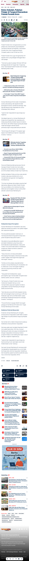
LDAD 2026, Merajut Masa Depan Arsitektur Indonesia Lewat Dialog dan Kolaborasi (18, 509)
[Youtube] (8, 375)
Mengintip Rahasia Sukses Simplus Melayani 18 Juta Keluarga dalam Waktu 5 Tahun (12, 388)
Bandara (10, 498)
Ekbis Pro (14, 505)
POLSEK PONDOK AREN (15, 360)
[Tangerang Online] (14, 1)
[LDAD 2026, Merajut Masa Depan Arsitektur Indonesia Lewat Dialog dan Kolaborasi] (4, 507)
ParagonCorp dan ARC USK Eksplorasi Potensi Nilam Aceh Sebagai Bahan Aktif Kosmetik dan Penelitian (13, 212)
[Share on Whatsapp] (9, 20)
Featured (14, 484)
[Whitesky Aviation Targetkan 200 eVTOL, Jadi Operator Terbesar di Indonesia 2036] (6, 143)
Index (8, 7)
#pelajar (8, 360)
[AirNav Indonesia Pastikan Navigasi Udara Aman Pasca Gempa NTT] (24, 428)
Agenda (12, 518)
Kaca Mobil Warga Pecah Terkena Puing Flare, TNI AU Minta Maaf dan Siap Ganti (17, 495)
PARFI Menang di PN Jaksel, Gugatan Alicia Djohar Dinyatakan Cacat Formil (11, 393)
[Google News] (21, 375)
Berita (2, 7)
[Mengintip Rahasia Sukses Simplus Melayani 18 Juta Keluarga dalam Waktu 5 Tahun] (24, 388)
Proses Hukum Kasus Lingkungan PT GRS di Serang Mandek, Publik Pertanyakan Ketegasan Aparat (13, 410)
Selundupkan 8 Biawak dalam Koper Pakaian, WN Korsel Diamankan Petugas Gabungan (12, 433)
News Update (12, 7)
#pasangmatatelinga (5, 518)
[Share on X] (7, 20)
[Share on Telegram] (16, 558)
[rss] (8, 380)
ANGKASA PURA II (18, 518)
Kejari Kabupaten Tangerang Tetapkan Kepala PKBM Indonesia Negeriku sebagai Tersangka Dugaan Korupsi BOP (18, 79)
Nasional (8, 515)
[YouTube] (19, 529)
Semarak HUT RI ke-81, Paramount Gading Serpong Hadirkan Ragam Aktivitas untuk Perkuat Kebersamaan (14, 159)
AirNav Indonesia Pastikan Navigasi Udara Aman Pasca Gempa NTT (11, 428)
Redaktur (4, 17)
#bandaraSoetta (5, 520)
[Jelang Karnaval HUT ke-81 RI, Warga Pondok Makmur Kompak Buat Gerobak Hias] (4, 487)
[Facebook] (8, 371)
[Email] (12, 20)
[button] (2, 1)
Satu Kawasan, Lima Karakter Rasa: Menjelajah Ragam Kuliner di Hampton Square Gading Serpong (18, 481)
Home (5, 7)
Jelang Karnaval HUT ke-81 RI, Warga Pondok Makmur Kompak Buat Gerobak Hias (18, 488)
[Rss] (27, 529)
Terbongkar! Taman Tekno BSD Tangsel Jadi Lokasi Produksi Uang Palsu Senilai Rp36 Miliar (14, 95)
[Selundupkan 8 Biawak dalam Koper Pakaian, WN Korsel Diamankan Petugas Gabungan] (24, 434)
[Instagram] (21, 371)
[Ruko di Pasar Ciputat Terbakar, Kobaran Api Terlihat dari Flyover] (24, 399)
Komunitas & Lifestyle (18, 520)
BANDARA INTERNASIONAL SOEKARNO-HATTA (10, 516)
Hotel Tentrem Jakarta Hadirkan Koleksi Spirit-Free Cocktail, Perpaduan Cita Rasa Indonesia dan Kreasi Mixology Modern (14, 217)
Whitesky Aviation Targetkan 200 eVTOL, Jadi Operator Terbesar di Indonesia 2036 (18, 144)
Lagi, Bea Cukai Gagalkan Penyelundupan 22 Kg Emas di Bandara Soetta (12, 416)
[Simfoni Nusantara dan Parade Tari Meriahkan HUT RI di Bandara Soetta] (4, 501)
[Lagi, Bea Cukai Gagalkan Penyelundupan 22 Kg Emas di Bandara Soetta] (24, 416)
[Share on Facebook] (4, 20)
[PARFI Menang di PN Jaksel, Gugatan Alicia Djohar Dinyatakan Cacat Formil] (24, 393)
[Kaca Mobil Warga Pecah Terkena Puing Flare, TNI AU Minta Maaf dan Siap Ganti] (4, 494)
